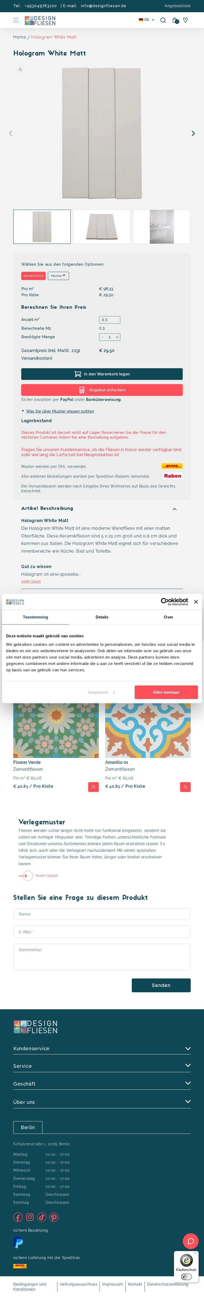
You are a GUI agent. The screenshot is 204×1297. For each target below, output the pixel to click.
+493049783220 (41, 6)
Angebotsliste (178, 6)
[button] (16, 20)
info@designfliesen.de (103, 6)
